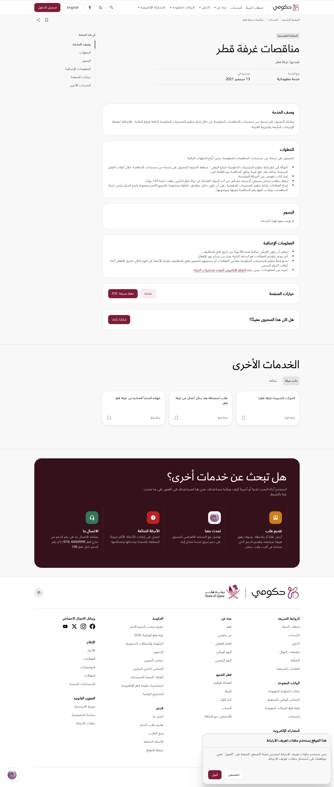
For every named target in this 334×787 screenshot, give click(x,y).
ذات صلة (291, 380)
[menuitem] (254, 7)
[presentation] (268, 408)
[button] (100, 7)
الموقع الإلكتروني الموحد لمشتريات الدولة (220, 270)
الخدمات (273, 20)
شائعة (273, 380)
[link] (286, 7)
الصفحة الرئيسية (291, 20)
